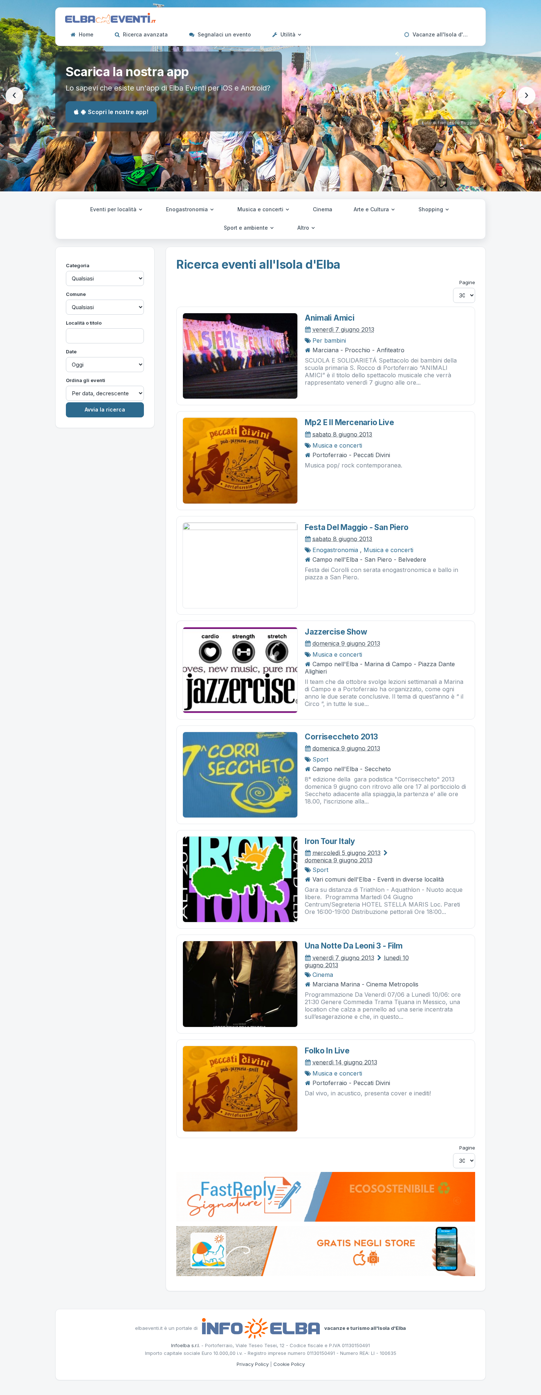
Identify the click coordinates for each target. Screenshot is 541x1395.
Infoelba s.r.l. (185, 1345)
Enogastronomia (187, 209)
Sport (320, 759)
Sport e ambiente (246, 228)
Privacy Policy (253, 1364)
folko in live (327, 1050)
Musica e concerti (261, 209)
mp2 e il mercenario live (349, 422)
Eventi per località (114, 209)
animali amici (329, 317)
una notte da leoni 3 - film (353, 945)
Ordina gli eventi (85, 380)
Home (85, 34)
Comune (76, 294)
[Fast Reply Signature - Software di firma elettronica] (325, 1196)
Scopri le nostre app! (118, 112)
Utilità (288, 34)
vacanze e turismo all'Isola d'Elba (365, 1328)
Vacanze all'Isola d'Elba (442, 34)
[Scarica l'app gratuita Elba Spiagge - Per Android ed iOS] (325, 1250)
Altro (304, 228)
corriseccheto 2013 (341, 736)
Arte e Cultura (372, 209)
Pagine (467, 282)
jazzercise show (336, 631)
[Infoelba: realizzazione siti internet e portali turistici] (261, 1328)
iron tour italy (330, 841)
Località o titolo (84, 323)
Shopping (431, 209)
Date (71, 351)
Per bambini (329, 340)
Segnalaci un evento (223, 34)
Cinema (322, 209)
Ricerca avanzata (144, 34)
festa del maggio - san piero (356, 527)
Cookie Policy (289, 1364)
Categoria (77, 265)
